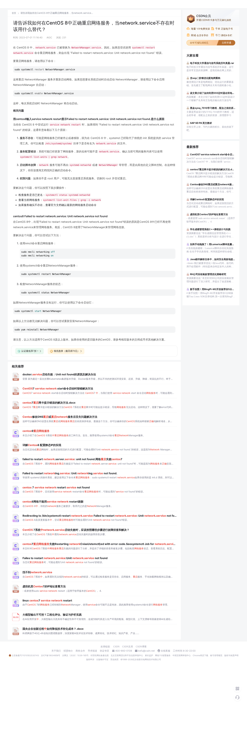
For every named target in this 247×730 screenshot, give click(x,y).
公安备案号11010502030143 (25, 655)
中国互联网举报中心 (182, 655)
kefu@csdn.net (146, 650)
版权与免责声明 (231, 655)
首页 (14, 13)
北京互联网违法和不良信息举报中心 (127, 655)
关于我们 (56, 650)
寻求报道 (92, 650)
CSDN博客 (141, 646)
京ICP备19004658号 (50, 655)
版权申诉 (90, 659)
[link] (14, 13)
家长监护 (149, 655)
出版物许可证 (102, 659)
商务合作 (80, 650)
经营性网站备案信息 (100, 655)
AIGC (49, 37)
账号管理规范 (216, 655)
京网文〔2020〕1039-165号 (75, 655)
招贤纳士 (68, 650)
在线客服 (165, 650)
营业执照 (114, 659)
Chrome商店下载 (200, 655)
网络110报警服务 (163, 655)
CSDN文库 (127, 646)
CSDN (116, 646)
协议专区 (104, 650)
